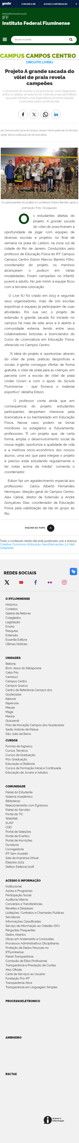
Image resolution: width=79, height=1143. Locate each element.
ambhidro (13, 1037)
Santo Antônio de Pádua (22, 729)
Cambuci (12, 677)
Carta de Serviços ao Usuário (25, 974)
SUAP (9, 823)
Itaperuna (12, 703)
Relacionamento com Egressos (27, 805)
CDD (9, 827)
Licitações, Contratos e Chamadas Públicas (35, 912)
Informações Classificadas (23, 921)
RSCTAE (11, 1074)
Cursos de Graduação (20, 755)
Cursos (12, 740)
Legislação (13, 622)
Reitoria (11, 664)
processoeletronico (23, 1001)
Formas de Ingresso (19, 746)
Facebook (35, 582)
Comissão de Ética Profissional (26, 961)
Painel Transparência (19, 956)
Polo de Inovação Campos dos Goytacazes (35, 725)
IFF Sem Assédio (17, 853)
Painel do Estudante (19, 792)
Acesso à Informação (23, 880)
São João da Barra (18, 734)
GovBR (6, 3)
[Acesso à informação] (54, 1120)
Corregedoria (15, 849)
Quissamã (12, 720)
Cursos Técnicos (17, 750)
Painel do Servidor (18, 810)
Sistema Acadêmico (19, 796)
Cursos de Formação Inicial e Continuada (33, 768)
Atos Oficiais (14, 969)
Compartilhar (45, 111)
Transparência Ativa (19, 983)
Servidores (13, 917)
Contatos (12, 609)
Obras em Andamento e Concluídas (30, 939)
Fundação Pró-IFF (18, 978)
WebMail (11, 818)
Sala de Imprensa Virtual (22, 858)
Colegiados (13, 618)
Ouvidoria (12, 845)
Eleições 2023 (15, 862)
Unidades (13, 658)
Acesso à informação (55, 4)
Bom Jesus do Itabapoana (23, 668)
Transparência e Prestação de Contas (31, 965)
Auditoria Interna (17, 899)
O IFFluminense (18, 599)
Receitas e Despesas (19, 908)
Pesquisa (12, 631)
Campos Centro (16, 681)
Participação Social (18, 895)
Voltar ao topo (35, 527)
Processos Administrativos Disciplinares (32, 943)
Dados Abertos (16, 934)
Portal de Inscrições (19, 840)
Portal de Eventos (18, 836)
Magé (9, 712)
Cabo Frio (12, 672)
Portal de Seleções (18, 831)
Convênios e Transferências (24, 904)
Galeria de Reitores (18, 613)
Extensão (12, 635)
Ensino (10, 626)
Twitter (7, 582)
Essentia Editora (16, 639)
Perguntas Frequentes (20, 930)
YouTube (21, 582)
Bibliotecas (13, 801)
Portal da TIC (14, 814)
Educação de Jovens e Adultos (27, 772)
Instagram (64, 582)
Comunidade (16, 786)
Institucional (14, 886)
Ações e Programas (19, 891)
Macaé (10, 707)
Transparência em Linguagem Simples (32, 987)
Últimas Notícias (16, 644)
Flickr (50, 582)
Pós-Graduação (16, 759)
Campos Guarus (17, 685)
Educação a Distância (20, 764)
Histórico (12, 604)
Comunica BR (28, 4)
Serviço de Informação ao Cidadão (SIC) (33, 926)
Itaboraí (11, 699)
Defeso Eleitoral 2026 (20, 866)
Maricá (10, 716)
